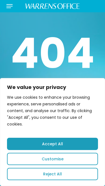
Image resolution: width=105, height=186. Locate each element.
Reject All (52, 174)
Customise (53, 159)
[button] (9, 6)
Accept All (52, 144)
